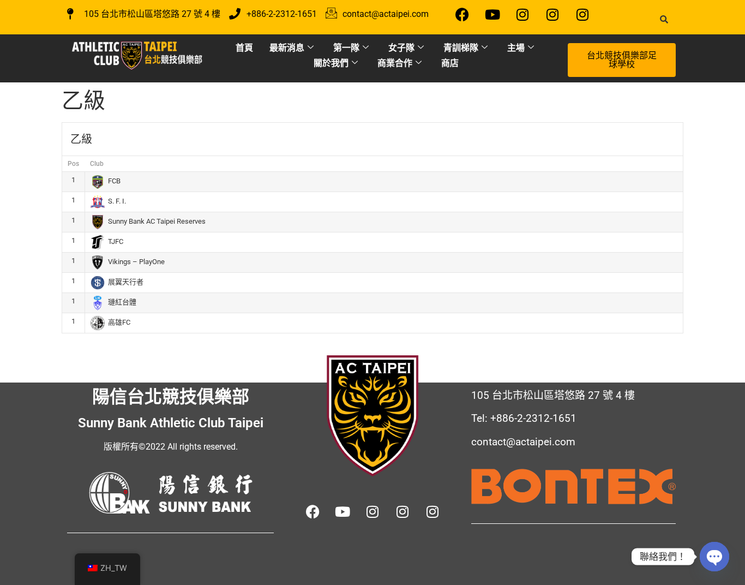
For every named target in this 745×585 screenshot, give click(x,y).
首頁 (244, 47)
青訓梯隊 (460, 47)
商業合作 (394, 62)
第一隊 (346, 47)
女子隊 (401, 47)
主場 (516, 47)
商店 (450, 62)
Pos (73, 164)
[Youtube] (492, 14)
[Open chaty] (714, 556)
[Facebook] (462, 14)
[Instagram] (522, 14)
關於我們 (331, 62)
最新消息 (286, 47)
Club (97, 164)
